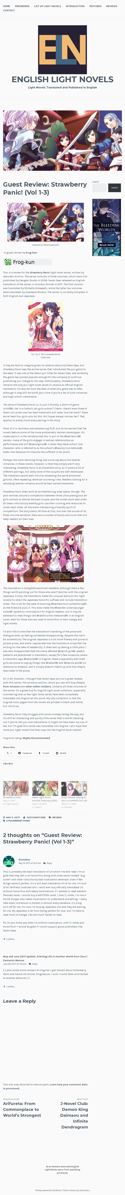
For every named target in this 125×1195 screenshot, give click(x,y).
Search (95, 182)
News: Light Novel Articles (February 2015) (44, 799)
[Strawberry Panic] (16, 788)
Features (95, 6)
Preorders (22, 6)
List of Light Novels (47, 6)
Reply (49, 863)
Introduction (75, 6)
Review (57, 817)
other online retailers (38, 686)
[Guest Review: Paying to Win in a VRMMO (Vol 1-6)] (74, 788)
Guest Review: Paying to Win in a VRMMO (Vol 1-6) (74, 799)
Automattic (85, 1190)
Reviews (111, 6)
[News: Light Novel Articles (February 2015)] (45, 788)
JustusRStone (36, 817)
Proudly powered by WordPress (48, 1190)
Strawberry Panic (12, 797)
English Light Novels (62, 79)
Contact (9, 10)
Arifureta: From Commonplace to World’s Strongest (22, 1108)
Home (6, 6)
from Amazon (11, 686)
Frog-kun (31, 252)
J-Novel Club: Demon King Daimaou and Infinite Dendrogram (74, 1113)
